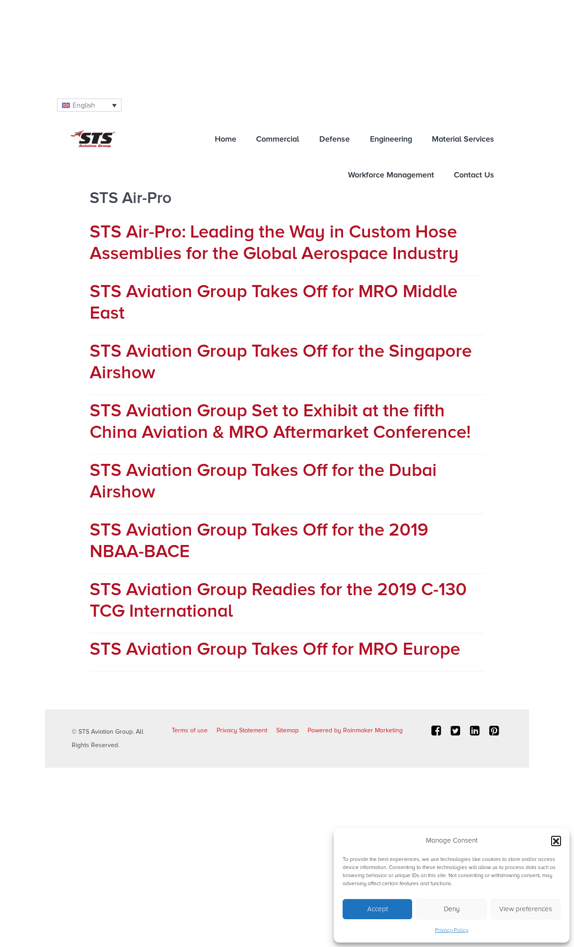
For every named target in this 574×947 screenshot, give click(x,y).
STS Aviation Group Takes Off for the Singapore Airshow (281, 362)
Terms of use (190, 730)
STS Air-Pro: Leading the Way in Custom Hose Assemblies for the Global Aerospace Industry (274, 242)
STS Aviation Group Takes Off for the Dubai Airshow (263, 481)
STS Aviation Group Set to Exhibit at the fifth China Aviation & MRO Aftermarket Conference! (280, 421)
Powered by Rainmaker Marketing (355, 730)
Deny (452, 909)
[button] (556, 840)
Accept (377, 909)
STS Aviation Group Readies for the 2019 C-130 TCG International (278, 600)
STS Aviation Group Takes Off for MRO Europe (275, 649)
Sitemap (287, 730)
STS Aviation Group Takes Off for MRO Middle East (273, 302)
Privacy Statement (242, 730)
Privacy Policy (451, 930)
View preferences (525, 909)
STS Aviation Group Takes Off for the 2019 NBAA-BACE (259, 540)
